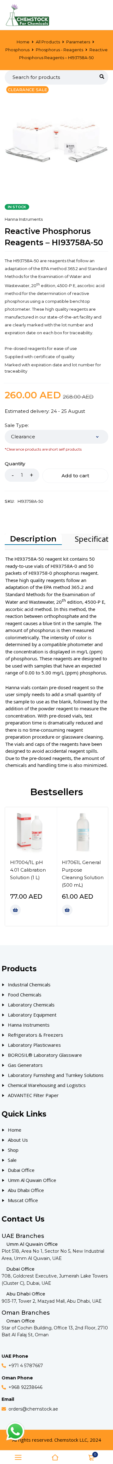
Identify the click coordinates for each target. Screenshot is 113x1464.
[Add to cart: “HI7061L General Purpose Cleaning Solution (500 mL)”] (67, 910)
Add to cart (75, 476)
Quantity (15, 464)
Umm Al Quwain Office (32, 1180)
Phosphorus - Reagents (59, 49)
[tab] (33, 539)
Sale (12, 1160)
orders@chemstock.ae (33, 1409)
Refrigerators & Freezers (35, 1035)
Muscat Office (23, 1200)
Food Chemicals (24, 994)
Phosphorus (17, 49)
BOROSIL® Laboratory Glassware (45, 1055)
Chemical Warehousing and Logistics (47, 1085)
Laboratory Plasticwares (34, 1045)
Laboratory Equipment (32, 1015)
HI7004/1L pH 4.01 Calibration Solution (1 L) (28, 869)
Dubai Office (21, 1170)
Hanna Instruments (24, 219)
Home (23, 41)
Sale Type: (17, 425)
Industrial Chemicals (29, 984)
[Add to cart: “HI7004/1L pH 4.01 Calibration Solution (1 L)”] (15, 910)
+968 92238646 (25, 1387)
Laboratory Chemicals (31, 1004)
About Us (18, 1140)
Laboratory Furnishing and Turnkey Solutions (56, 1075)
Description (33, 538)
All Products (48, 41)
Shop (13, 1150)
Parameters (78, 41)
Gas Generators (25, 1065)
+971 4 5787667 (25, 1365)
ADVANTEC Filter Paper (33, 1095)
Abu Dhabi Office (26, 1190)
